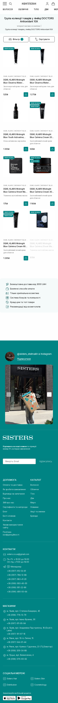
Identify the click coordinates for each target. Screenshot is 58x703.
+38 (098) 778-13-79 (16, 615)
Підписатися (24, 358)
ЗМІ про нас (8, 502)
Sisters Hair (12, 678)
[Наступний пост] (49, 394)
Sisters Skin (39, 678)
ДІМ (46, 9)
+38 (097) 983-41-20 (16, 579)
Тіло (32, 494)
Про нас (7, 498)
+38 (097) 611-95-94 (16, 623)
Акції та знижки (37, 511)
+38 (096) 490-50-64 (17, 591)
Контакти (7, 520)
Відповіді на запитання (14, 494)
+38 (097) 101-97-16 (16, 634)
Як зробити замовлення (14, 489)
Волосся (34, 485)
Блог (5, 511)
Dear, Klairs (8, 76)
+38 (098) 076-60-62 (17, 659)
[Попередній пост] (8, 394)
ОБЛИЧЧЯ (23, 9)
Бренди (34, 516)
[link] (53, 4)
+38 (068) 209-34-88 (17, 650)
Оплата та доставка (12, 485)
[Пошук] (10, 4)
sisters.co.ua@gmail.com (18, 554)
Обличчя (34, 489)
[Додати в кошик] (26, 94)
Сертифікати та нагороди (15, 507)
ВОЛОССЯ (8, 9)
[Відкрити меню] (5, 4)
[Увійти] (47, 4)
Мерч (33, 502)
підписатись (45, 461)
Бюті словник (9, 516)
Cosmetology (40, 685)
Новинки (34, 507)
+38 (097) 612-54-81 (16, 571)
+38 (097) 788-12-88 (17, 575)
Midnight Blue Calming (21, 76)
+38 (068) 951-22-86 (16, 587)
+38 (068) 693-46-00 (17, 583)
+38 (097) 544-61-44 (16, 642)
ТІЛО (36, 9)
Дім (32, 498)
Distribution (12, 685)
